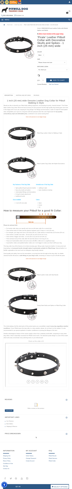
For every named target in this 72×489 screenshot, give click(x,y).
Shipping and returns (23, 95)
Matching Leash (42, 66)
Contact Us (20, 15)
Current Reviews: (42, 84)
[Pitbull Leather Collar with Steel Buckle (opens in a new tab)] (21, 274)
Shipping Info (6, 455)
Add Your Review (53, 84)
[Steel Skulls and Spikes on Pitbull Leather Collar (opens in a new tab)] (21, 305)
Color (39, 52)
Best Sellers (9, 423)
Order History (29, 455)
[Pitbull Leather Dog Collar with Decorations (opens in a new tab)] (21, 163)
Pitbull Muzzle (52, 455)
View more (9, 410)
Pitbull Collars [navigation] (10, 24)
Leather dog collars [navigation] (18, 24)
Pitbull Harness (53, 458)
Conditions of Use (8, 463)
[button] (69, 19)
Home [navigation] (4, 25)
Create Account (30, 461)
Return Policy (6, 461)
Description (8, 95)
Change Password (31, 458)
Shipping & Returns (11, 426)
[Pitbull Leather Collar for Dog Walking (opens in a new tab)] (21, 133)
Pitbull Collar (52, 461)
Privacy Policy (7, 458)
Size (38, 59)
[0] (67, 13)
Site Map (5, 466)
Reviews (36, 95)
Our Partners (10, 421)
